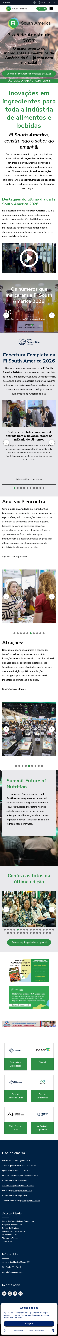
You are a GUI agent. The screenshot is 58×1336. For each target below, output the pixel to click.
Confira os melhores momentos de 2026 (29, 73)
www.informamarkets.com (13, 1272)
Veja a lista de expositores (14, 556)
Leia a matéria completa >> (29, 479)
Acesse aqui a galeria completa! (29, 942)
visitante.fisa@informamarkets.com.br (18, 1185)
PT (40, 8)
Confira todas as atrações (14, 689)
